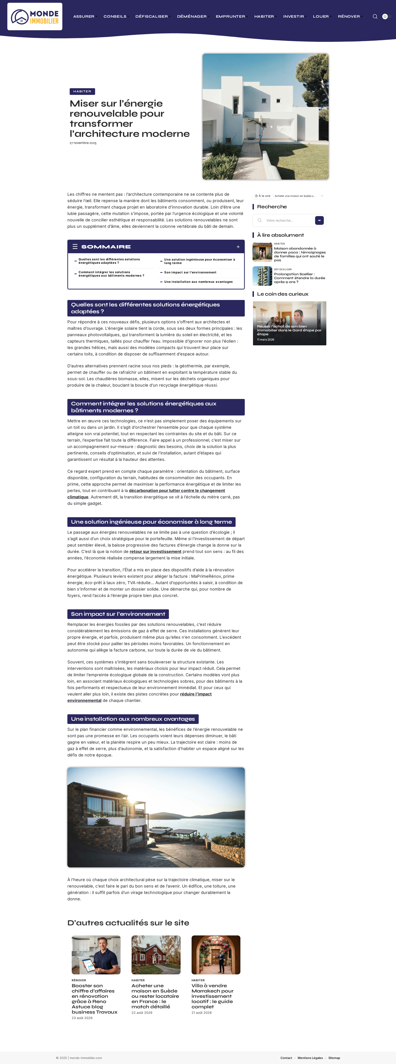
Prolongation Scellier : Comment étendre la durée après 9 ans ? (299, 278)
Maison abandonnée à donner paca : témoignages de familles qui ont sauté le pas (300, 254)
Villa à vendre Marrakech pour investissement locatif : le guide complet (213, 996)
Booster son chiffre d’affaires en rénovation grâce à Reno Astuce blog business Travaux (95, 999)
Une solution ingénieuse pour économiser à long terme (199, 261)
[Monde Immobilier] (34, 16)
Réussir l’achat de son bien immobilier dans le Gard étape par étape (289, 330)
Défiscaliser (283, 269)
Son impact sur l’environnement (190, 272)
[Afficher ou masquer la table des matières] (185, 247)
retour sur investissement (156, 551)
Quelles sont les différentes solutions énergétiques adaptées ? (109, 260)
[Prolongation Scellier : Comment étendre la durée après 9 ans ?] (262, 276)
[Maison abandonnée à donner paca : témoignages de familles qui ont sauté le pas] (262, 252)
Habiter (82, 91)
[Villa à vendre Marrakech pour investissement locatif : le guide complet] (216, 955)
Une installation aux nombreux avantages (198, 281)
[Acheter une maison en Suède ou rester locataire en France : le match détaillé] (156, 955)
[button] (321, 195)
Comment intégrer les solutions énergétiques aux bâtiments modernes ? (111, 273)
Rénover (79, 980)
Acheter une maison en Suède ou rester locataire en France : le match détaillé (155, 996)
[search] (375, 16)
